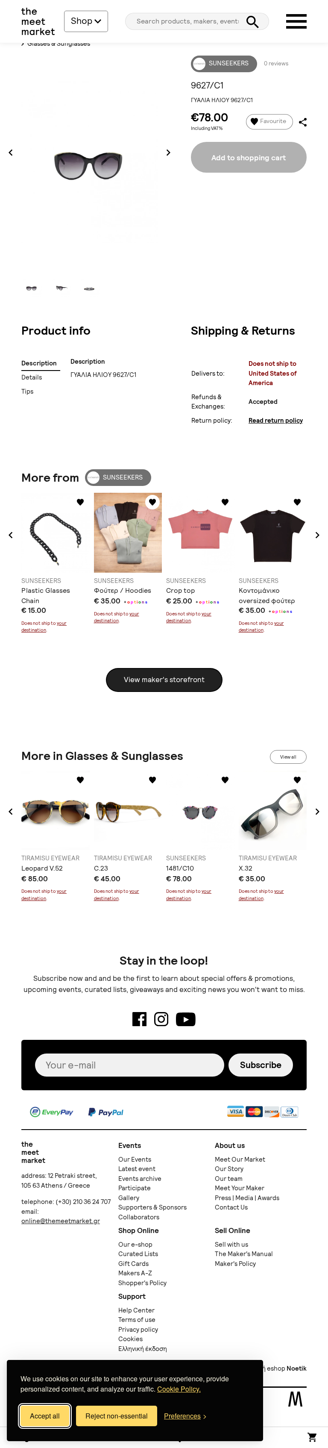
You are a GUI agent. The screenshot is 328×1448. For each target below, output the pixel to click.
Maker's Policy (235, 1264)
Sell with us (231, 1244)
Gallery (128, 1198)
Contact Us (231, 1207)
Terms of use (136, 1320)
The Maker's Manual (244, 1254)
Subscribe (260, 1065)
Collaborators (138, 1217)
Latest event (136, 1169)
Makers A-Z (135, 1273)
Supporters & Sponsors (152, 1207)
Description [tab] (39, 363)
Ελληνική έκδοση (142, 1349)
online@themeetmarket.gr (60, 1221)
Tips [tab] (27, 391)
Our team (229, 1178)
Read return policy (276, 420)
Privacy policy (138, 1329)
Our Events (134, 1159)
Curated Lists (138, 1254)
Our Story (229, 1169)
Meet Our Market (240, 1159)
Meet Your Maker (239, 1188)
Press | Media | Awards (247, 1198)
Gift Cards (133, 1264)
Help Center (136, 1310)
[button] (10, 535)
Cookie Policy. (179, 1389)
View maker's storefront (164, 679)
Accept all (45, 1416)
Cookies (130, 1339)
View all (288, 757)
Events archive (139, 1178)
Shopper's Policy (142, 1283)
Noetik (297, 1368)
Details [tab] (31, 377)
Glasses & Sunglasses (58, 43)
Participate (134, 1188)
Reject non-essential (116, 1416)
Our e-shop (135, 1244)
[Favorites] (80, 502)
